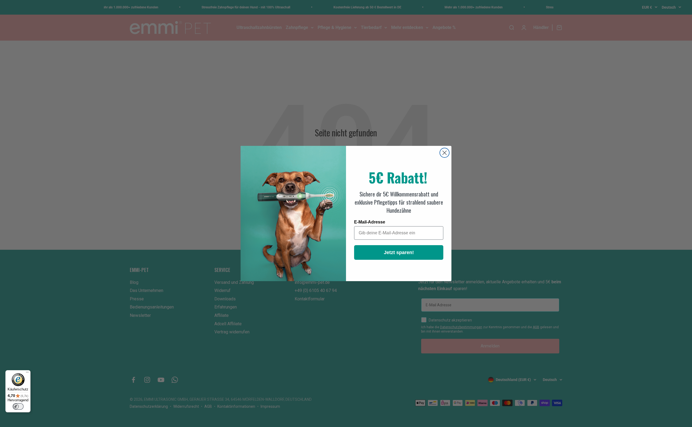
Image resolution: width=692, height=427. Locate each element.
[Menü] (27, 373)
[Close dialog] (444, 152)
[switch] (18, 406)
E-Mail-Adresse (369, 222)
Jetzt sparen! (399, 252)
